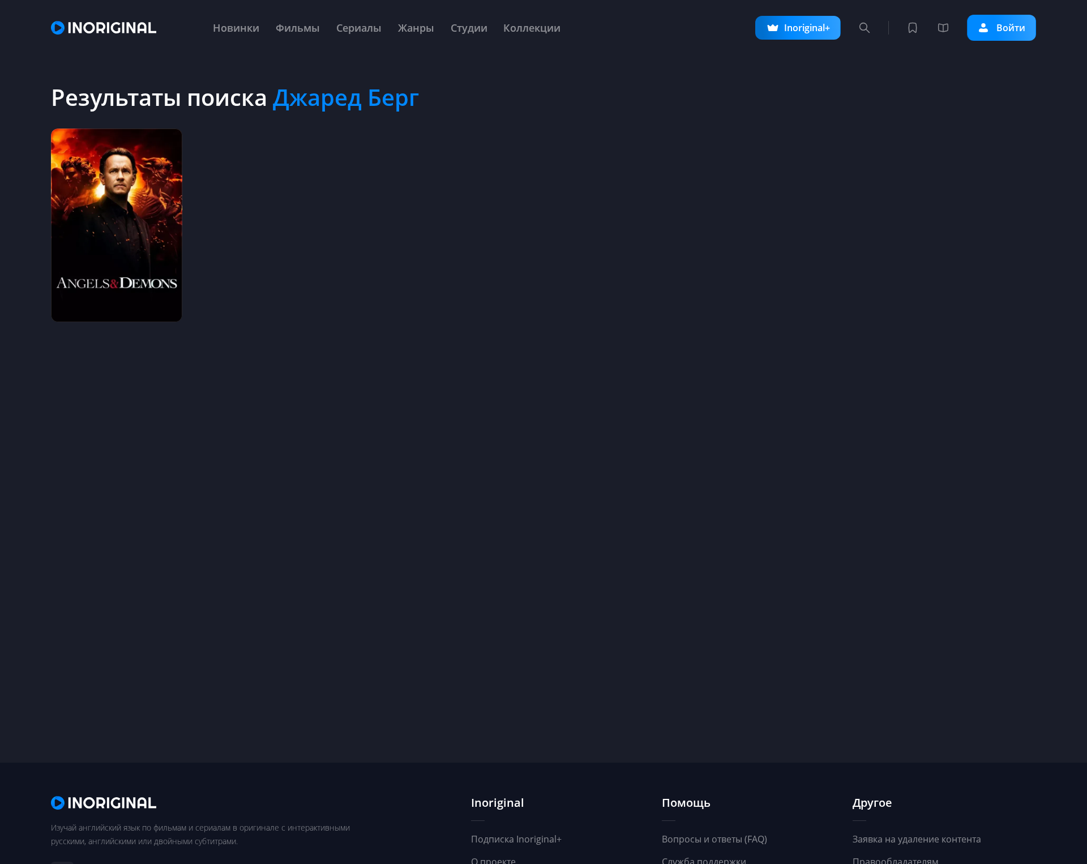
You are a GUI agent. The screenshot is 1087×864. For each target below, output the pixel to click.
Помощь (686, 803)
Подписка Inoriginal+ (516, 839)
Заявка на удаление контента (917, 839)
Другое (872, 803)
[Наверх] (1024, 813)
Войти (1010, 28)
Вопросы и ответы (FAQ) (714, 839)
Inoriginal (497, 803)
